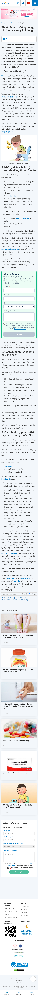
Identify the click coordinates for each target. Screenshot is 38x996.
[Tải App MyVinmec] (10, 932)
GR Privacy (19, 980)
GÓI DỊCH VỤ (26, 578)
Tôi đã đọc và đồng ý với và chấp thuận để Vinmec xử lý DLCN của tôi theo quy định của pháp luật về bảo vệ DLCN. (20, 866)
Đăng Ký (19, 334)
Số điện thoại (7, 295)
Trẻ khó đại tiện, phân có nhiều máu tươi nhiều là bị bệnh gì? (18, 636)
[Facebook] (30, 594)
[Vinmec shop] (27, 930)
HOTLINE (10, 578)
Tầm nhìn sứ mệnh (10, 908)
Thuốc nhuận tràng (7, 598)
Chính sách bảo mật (20, 329)
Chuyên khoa (25, 906)
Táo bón (14, 600)
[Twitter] (33, 594)
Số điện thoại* (8, 837)
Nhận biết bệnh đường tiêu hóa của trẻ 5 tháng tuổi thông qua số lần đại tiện (18, 706)
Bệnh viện (6, 303)
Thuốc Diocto (5, 600)
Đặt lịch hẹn (24, 915)
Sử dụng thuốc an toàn (25, 23)
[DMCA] (19, 970)
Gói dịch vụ (24, 909)
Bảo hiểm (24, 912)
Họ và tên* (6, 830)
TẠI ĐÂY (17, 581)
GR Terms (19, 982)
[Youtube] (15, 946)
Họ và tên (6, 287)
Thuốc (13, 23)
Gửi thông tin (19, 872)
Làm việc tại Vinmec (10, 917)
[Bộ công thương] (19, 964)
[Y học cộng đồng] (18, 952)
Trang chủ (4, 23)
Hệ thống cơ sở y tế (10, 911)
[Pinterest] (35, 594)
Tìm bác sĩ (7, 914)
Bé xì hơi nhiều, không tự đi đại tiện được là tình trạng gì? (17, 806)
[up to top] (33, 979)
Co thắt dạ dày (23, 600)
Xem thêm (5, 642)
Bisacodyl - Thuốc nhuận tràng (16, 741)
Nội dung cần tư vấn (9, 311)
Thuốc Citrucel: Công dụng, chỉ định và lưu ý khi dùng (18, 671)
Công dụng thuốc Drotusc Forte (16, 773)
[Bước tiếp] (18, 955)
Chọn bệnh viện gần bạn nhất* (13, 843)
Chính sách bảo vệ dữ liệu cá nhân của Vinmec (19, 978)
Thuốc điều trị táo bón (22, 598)
